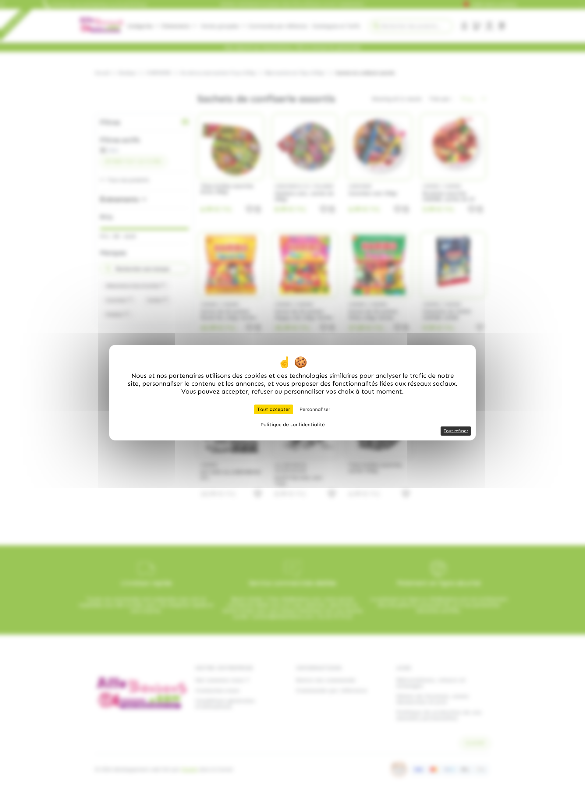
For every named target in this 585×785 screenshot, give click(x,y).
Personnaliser (315, 409)
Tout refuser (456, 430)
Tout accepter (273, 409)
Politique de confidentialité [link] (293, 424)
